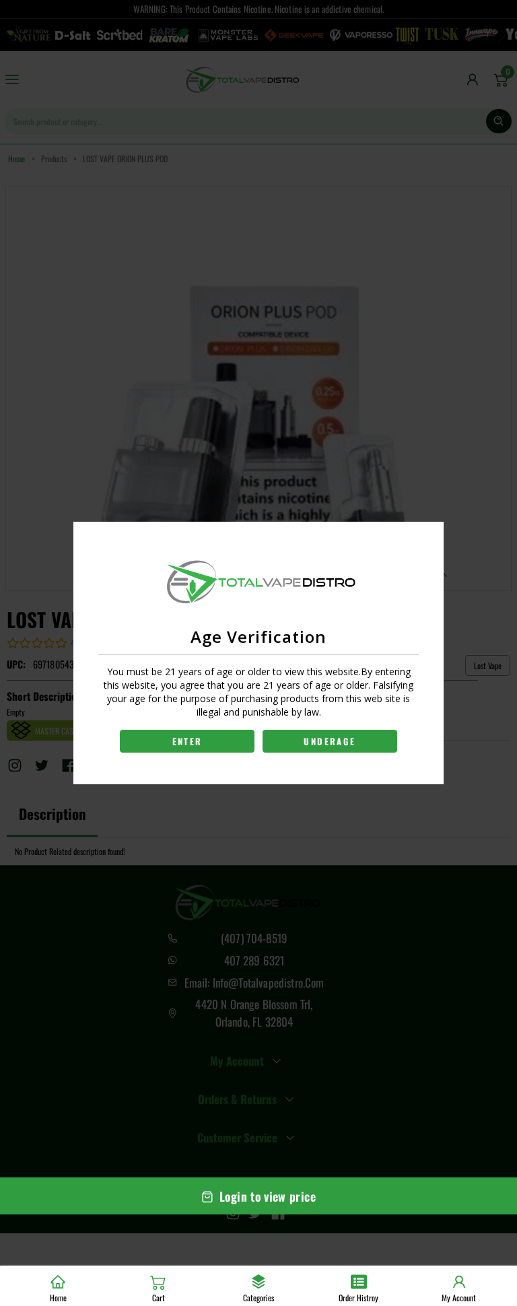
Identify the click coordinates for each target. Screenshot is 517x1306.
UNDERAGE (329, 741)
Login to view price (267, 1196)
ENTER (187, 741)
